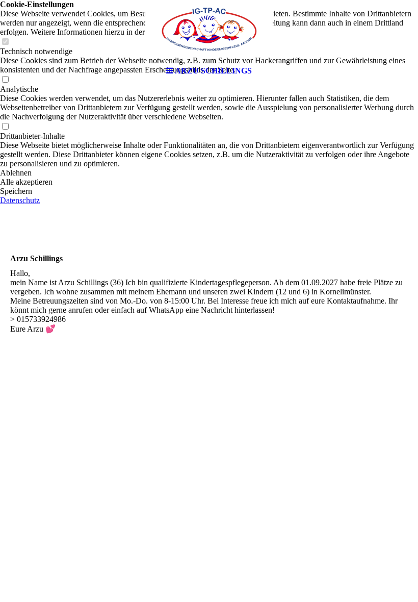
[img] (209, 30)
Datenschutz (20, 200)
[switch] (5, 126)
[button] (209, 173)
